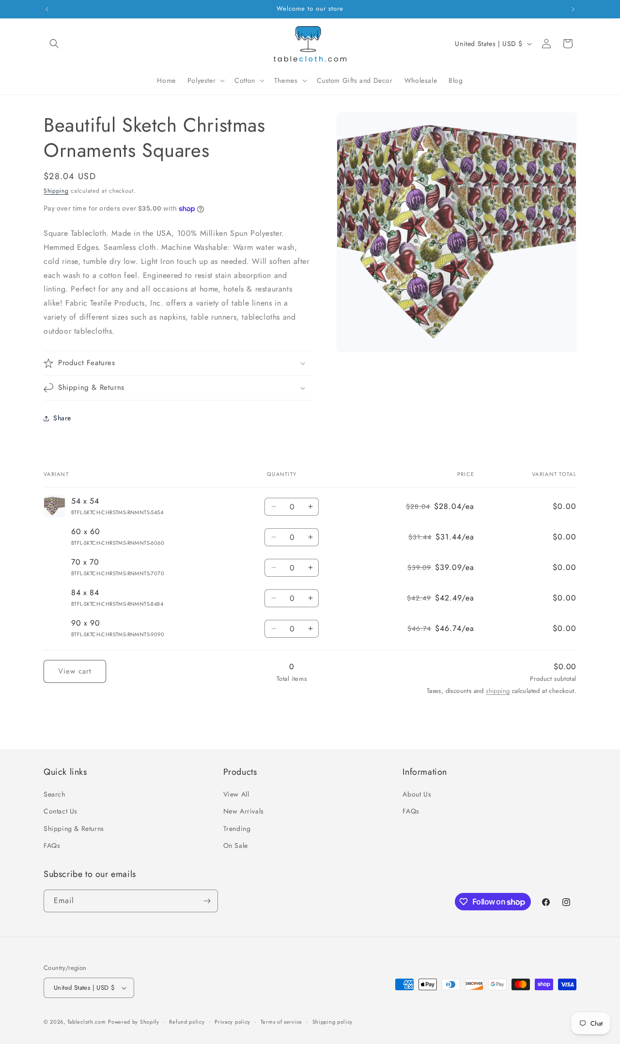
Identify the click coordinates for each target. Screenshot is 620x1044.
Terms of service (281, 1022)
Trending (237, 828)
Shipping (56, 190)
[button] (54, 43)
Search (54, 794)
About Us (417, 794)
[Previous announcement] (47, 9)
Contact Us (61, 811)
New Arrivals (243, 811)
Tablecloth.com (86, 1022)
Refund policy (186, 1022)
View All (236, 794)
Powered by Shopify (133, 1022)
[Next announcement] (573, 9)
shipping (498, 690)
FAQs (52, 845)
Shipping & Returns (74, 828)
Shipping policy (332, 1022)
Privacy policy (232, 1022)
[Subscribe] (206, 901)
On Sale (235, 845)
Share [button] (62, 418)
